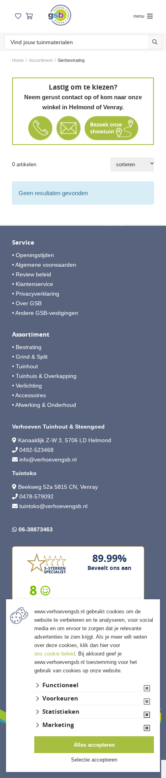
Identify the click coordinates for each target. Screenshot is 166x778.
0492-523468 (36, 450)
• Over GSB (27, 303)
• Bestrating (27, 347)
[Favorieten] (18, 16)
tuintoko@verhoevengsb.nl (53, 506)
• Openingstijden (33, 255)
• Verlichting (27, 385)
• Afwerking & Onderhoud (44, 405)
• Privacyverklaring (35, 293)
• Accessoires (29, 395)
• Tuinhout (25, 366)
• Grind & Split (30, 356)
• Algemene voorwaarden (44, 264)
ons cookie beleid (54, 654)
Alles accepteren (94, 745)
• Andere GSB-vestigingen (45, 313)
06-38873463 (36, 529)
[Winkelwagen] (29, 16)
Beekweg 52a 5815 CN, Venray (57, 487)
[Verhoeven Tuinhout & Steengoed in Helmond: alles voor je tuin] (60, 15)
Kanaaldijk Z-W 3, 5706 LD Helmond (64, 440)
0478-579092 (36, 496)
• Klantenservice (32, 284)
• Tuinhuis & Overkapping (44, 376)
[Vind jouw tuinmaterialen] (155, 42)
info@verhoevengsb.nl (48, 459)
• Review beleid (31, 274)
